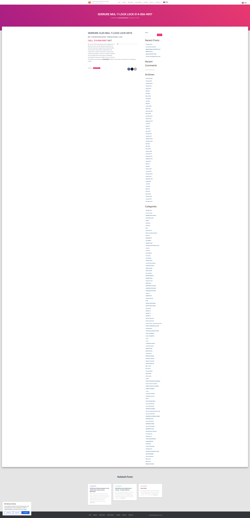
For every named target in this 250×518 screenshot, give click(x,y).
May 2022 (148, 103)
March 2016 (148, 193)
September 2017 (149, 158)
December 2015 (149, 201)
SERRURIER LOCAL (149, 418)
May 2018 (148, 143)
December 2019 (149, 116)
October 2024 (148, 86)
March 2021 (148, 108)
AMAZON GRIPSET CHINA (151, 54)
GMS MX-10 (148, 310)
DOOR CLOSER (149, 270)
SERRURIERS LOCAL (150, 428)
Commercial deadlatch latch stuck (153, 56)
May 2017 (148, 163)
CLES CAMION (149, 253)
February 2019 (149, 133)
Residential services (150, 396)
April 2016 (148, 191)
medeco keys (148, 353)
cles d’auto (148, 255)
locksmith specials (150, 346)
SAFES (147, 398)
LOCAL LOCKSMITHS (150, 333)
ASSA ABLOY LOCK (150, 218)
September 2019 (149, 121)
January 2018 (148, 153)
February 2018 (149, 151)
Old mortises (148, 376)
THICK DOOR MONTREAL (151, 438)
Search (146, 32)
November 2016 (149, 173)
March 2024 (148, 96)
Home (119, 2)
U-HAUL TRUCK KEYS (150, 446)
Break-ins (148, 235)
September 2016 (149, 178)
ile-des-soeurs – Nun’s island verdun (154, 323)
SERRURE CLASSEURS (150, 408)
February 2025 (149, 81)
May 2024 (148, 91)
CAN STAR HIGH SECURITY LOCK (152, 245)
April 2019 (148, 128)
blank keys (148, 223)
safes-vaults (130, 2)
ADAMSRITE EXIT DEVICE (151, 215)
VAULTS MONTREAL (150, 453)
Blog (147, 228)
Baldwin (147, 220)
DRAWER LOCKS (149, 278)
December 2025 (149, 78)
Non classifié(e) (149, 371)
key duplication (149, 328)
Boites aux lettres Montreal (151, 233)
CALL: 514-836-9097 (97, 40)
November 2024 (149, 83)
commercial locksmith (150, 263)
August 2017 (148, 161)
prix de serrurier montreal (151, 383)
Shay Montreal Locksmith (151, 431)
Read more (92, 502)
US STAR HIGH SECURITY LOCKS (152, 451)
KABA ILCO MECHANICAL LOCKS (152, 325)
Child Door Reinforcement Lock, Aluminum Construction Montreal (99, 490)
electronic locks (149, 280)
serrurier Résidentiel (150, 426)
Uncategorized (149, 448)
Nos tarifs (143, 488)
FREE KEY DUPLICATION (151, 303)
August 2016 (148, 181)
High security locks (150, 318)
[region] (17, 508)
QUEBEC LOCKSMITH (150, 388)
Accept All (25, 512)
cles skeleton (148, 258)
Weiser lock (148, 458)
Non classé (148, 368)
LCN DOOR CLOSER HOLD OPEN (152, 330)
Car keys (147, 248)
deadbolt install (149, 268)
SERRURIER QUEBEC (150, 423)
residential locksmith (150, 393)
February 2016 (149, 196)
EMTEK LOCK (148, 283)
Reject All (17, 512)
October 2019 (148, 118)
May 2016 (148, 188)
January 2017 (148, 171)
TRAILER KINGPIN (149, 441)
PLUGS (147, 378)
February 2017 (149, 168)
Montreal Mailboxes (150, 363)
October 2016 (148, 176)
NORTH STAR (148, 373)
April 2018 (148, 146)
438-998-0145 (149, 210)
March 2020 (148, 113)
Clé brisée (148, 250)
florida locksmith (149, 298)
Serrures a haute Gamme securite (153, 411)
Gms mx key (148, 308)
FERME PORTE (149, 295)
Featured (148, 293)
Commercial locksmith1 (151, 46)
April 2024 (148, 93)
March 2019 (148, 131)
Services (124, 2)
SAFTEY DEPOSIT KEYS (150, 401)
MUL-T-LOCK (148, 366)
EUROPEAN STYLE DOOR (151, 285)
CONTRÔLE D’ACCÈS (150, 265)
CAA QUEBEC (148, 240)
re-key (147, 391)
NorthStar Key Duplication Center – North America (123, 489)
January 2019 (148, 136)
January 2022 (148, 106)
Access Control (138, 2)
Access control (149, 213)
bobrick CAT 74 (149, 230)
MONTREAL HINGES (150, 356)
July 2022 (148, 101)
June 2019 (148, 123)
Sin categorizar (149, 433)
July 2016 (148, 183)
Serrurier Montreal (150, 421)
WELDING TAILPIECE (150, 463)
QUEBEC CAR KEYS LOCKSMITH (152, 386)
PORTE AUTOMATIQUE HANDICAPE (153, 381)
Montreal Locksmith (150, 358)
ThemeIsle (160, 515)
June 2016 (148, 186)
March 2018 (148, 148)
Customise (8, 512)
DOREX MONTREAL (150, 275)
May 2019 (148, 126)
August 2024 (148, 88)
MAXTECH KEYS (149, 348)
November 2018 (149, 141)
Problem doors (149, 44)
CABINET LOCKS (149, 243)
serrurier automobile (150, 413)
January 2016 (148, 199)
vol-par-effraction (149, 456)
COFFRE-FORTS (149, 260)
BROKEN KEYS (149, 238)
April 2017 (148, 166)
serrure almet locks (150, 403)
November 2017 (149, 156)
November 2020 (149, 111)
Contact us (158, 2)
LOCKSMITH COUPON (150, 343)
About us (152, 2)
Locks (147, 338)
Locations (146, 2)
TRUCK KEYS (148, 443)
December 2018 (149, 138)
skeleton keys (148, 436)
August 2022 (148, 98)
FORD (147, 300)
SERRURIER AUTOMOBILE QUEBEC (153, 416)
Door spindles (149, 273)
